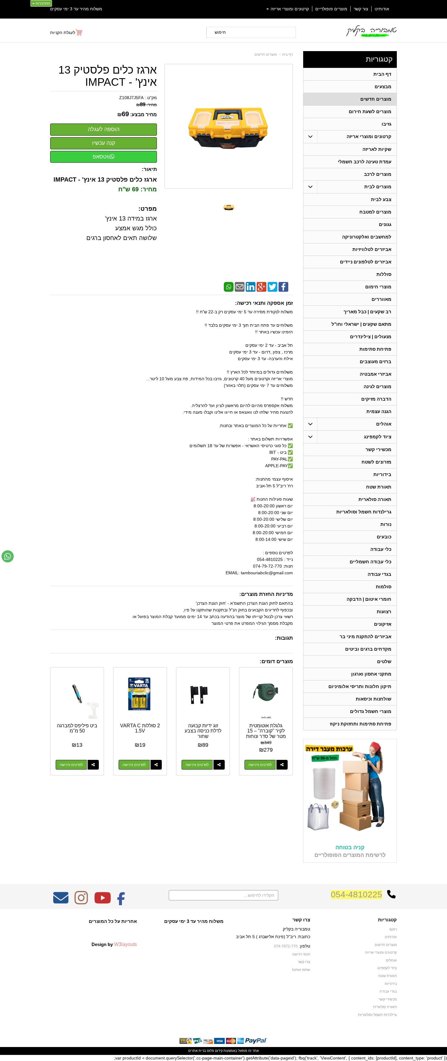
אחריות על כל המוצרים (113, 921)
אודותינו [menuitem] (382, 8)
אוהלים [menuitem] (383, 423)
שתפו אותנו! (301, 970)
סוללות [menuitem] (383, 274)
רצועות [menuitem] (384, 611)
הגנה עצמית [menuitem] (378, 411)
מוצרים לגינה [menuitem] (377, 386)
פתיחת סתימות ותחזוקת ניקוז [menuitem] (360, 723)
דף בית (287, 54)
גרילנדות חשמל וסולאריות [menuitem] (363, 511)
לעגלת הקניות (62, 32)
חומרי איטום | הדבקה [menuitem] (369, 599)
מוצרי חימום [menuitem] (378, 286)
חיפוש (220, 32)
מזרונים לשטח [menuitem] (376, 461)
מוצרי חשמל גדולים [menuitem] (370, 711)
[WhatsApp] (229, 286)
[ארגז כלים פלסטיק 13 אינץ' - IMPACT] (229, 207)
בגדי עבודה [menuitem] (379, 574)
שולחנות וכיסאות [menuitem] (373, 698)
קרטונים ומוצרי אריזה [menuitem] (289, 8)
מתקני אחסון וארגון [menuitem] (371, 674)
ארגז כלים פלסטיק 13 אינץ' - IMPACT (107, 76)
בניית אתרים (197, 1050)
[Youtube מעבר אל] (102, 901)
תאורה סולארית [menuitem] (375, 499)
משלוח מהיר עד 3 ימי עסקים (76, 8)
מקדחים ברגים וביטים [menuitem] (368, 649)
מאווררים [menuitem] (381, 299)
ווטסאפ (101, 157)
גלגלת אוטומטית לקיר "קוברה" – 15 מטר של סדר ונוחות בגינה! (266, 733)
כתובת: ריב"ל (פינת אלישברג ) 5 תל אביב (273, 936)
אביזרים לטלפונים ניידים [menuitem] (365, 261)
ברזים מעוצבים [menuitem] (375, 361)
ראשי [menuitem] (393, 929)
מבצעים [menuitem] (383, 86)
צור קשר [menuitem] (361, 8)
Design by (114, 944)
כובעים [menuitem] (384, 536)
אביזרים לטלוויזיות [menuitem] (371, 249)
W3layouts (125, 944)
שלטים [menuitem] (384, 661)
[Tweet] (272, 286)
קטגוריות (379, 59)
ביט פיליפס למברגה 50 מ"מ (77, 728)
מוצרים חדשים (266, 54)
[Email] (239, 286)
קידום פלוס (214, 1050)
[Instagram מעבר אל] (81, 901)
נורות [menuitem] (385, 524)
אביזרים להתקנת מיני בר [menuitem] (365, 636)
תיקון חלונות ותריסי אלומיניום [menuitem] (359, 686)
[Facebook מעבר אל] (121, 901)
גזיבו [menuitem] (386, 124)
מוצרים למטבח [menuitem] (375, 211)
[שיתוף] (282, 765)
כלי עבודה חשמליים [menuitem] (370, 561)
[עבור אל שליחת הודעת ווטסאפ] (8, 556)
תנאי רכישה (301, 954)
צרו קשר (301, 919)
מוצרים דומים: (276, 661)
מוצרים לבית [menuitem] (377, 186)
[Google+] (261, 286)
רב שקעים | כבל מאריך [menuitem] (367, 311)
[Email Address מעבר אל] (60, 901)
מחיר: (146, 104)
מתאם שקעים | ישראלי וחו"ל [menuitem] (361, 324)
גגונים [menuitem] (385, 224)
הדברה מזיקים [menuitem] (376, 399)
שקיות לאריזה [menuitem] (376, 149)
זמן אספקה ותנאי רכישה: (264, 303)
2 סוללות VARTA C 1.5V (140, 728)
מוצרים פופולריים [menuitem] (331, 8)
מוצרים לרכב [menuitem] (377, 174)
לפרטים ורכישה (260, 765)
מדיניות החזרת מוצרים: (266, 594)
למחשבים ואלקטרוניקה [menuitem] (366, 236)
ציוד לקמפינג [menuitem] (377, 436)
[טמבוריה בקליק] (371, 30)
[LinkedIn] (250, 286)
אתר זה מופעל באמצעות (223, 1050)
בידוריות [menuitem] (382, 474)
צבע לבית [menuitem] (381, 199)
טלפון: (304, 946)
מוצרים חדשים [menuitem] (375, 99)
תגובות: (284, 638)
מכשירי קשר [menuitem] (378, 449)
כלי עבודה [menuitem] (380, 549)
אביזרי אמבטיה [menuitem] (375, 374)
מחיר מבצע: (143, 114)
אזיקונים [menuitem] (382, 624)
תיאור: (149, 169)
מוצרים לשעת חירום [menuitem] (370, 111)
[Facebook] (283, 286)
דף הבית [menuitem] (382, 74)
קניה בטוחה (350, 847)
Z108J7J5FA (131, 97)
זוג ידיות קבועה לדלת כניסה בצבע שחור (203, 731)
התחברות (42, 3)
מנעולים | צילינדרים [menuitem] (370, 336)
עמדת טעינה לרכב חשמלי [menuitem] (364, 161)
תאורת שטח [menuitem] (378, 486)
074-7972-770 (286, 946)
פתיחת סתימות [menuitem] (375, 349)
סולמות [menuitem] (383, 586)
